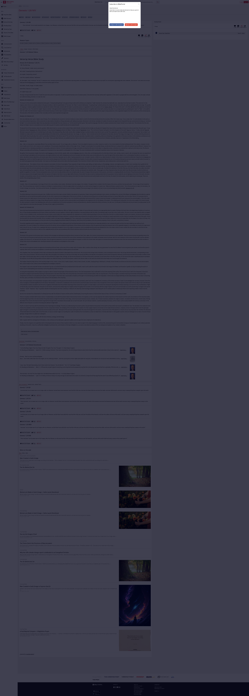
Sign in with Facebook (117, 24)
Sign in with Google (132, 24)
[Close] (139, 4)
